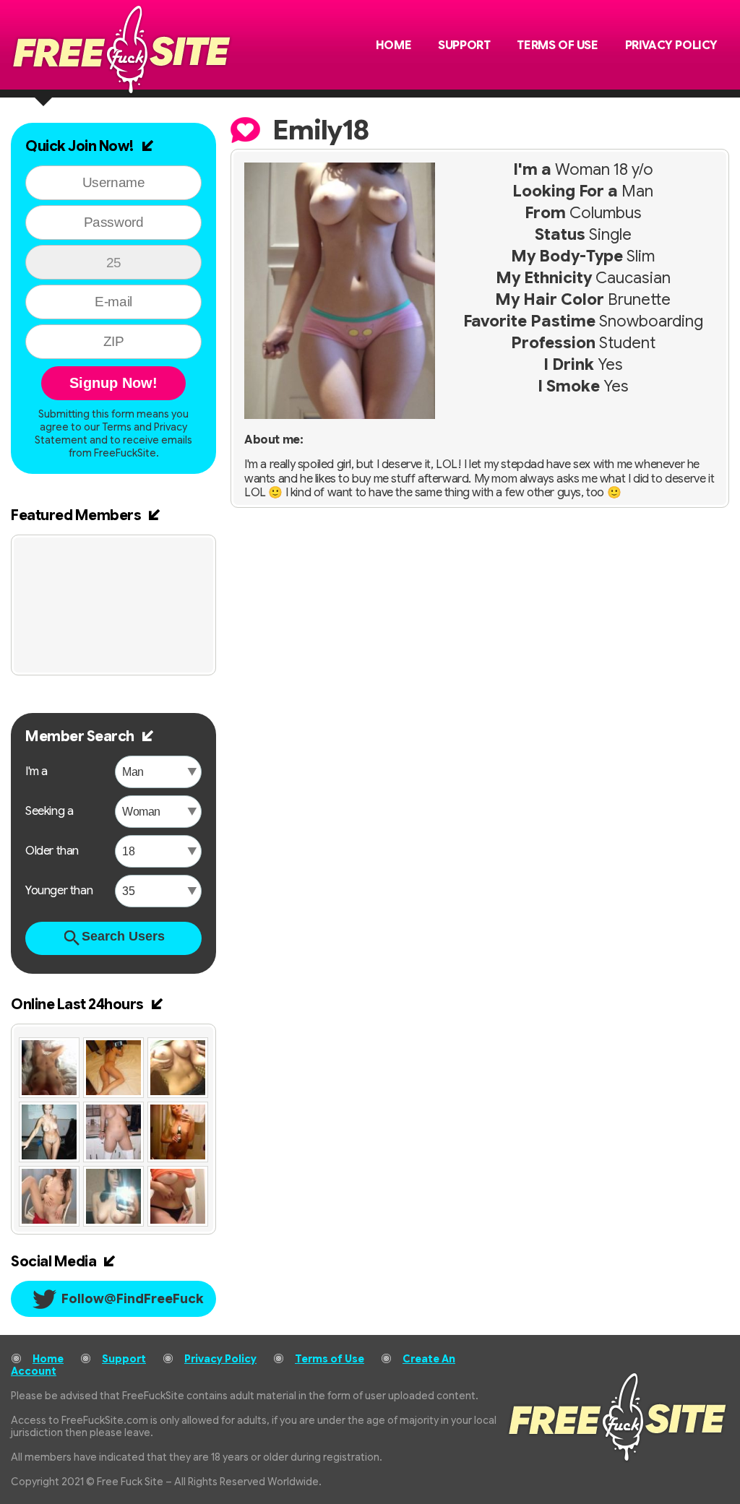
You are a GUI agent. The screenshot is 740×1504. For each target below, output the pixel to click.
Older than (52, 851)
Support (464, 45)
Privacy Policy (671, 45)
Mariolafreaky (76, 557)
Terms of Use (557, 45)
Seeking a (49, 811)
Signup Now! (113, 383)
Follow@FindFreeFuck (132, 1299)
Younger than (58, 890)
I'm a (36, 771)
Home (393, 45)
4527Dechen (175, 557)
